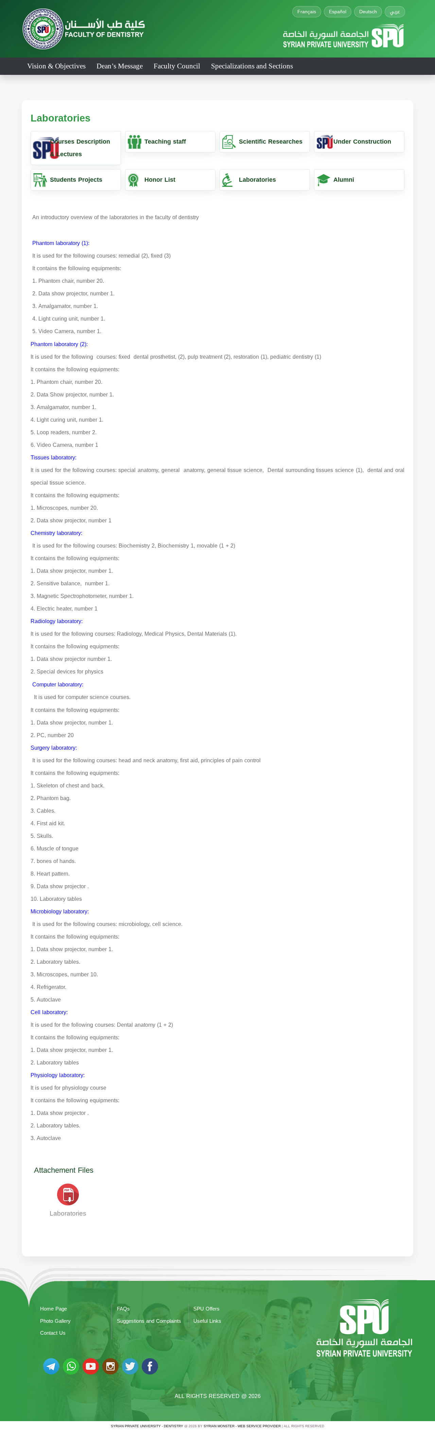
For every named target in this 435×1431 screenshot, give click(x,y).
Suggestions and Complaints (149, 1321)
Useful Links (207, 1321)
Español (337, 11)
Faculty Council (177, 66)
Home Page (53, 1309)
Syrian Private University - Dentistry (147, 1426)
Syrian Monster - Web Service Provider (242, 1426)
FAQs (123, 1309)
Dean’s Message (120, 66)
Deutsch (368, 11)
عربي (395, 11)
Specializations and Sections (252, 66)
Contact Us (53, 1333)
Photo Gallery (55, 1321)
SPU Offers (206, 1309)
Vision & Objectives (56, 66)
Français (306, 11)
